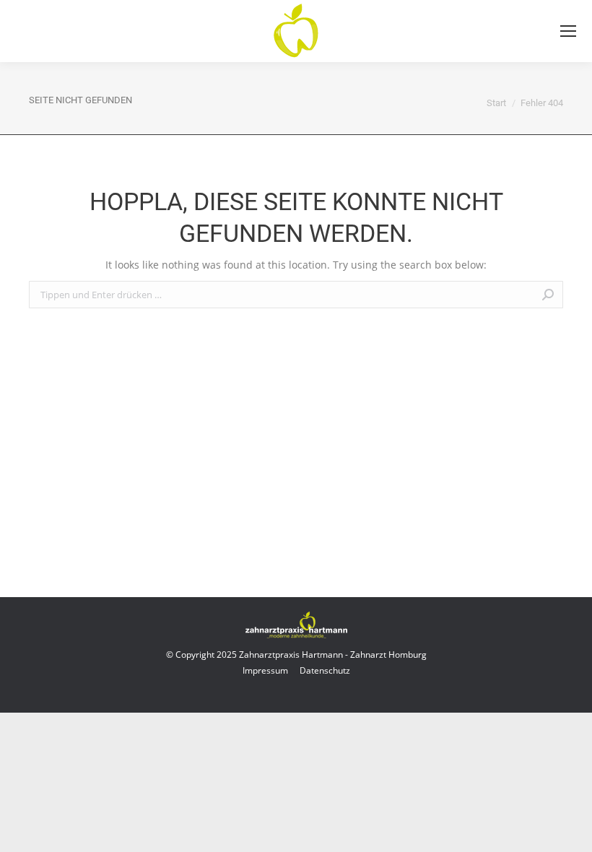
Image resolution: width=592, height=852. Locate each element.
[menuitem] (265, 670)
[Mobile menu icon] (568, 31)
